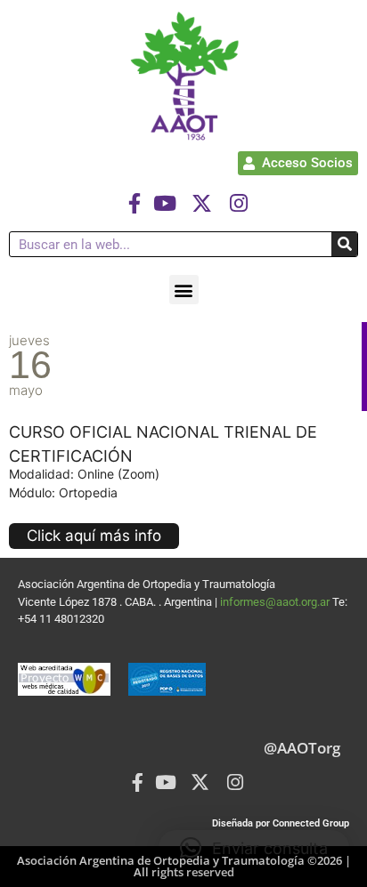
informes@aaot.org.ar (276, 602)
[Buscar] (344, 244)
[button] (184, 289)
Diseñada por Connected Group (280, 823)
